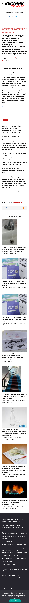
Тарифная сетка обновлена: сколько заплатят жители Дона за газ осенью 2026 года (14, 502)
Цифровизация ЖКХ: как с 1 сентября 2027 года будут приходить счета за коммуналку (13, 355)
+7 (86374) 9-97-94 (14, 9)
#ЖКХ (5, 119)
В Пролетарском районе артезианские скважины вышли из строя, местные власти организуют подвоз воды (14, 432)
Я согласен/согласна (15, 600)
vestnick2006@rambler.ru (14, 12)
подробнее (11, 593)
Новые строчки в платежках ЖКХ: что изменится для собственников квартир (14, 283)
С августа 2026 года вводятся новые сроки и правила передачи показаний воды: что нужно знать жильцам (14, 469)
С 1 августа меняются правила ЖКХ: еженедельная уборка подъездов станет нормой (14, 396)
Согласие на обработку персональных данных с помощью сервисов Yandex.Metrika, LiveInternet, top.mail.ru (13, 575)
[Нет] (27, 596)
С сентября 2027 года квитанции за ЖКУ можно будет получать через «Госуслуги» (14, 319)
